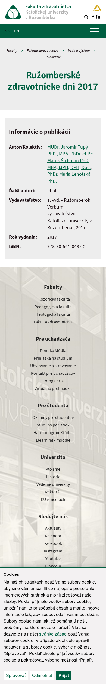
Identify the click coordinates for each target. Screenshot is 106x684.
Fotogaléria (53, 380)
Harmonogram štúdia (53, 432)
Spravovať (16, 675)
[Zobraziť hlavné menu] (94, 31)
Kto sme (53, 469)
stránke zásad (53, 634)
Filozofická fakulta (53, 299)
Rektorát (53, 491)
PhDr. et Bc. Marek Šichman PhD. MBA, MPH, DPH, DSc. (70, 160)
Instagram (53, 550)
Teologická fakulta (53, 314)
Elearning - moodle (53, 440)
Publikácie (53, 56)
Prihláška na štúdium (53, 358)
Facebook (53, 543)
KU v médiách (53, 499)
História (53, 476)
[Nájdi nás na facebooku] (93, 16)
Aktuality (53, 528)
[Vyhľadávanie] (86, 16)
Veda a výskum (79, 50)
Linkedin (53, 566)
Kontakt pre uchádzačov (53, 373)
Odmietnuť (42, 675)
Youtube (53, 558)
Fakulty (12, 50)
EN (16, 31)
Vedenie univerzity (53, 484)
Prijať (63, 675)
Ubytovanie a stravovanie (53, 365)
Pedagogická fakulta (53, 306)
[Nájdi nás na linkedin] (98, 16)
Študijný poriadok (53, 425)
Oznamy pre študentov (53, 417)
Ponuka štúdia (53, 350)
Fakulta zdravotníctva (42, 50)
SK (7, 31)
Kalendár (53, 535)
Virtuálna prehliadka (53, 388)
